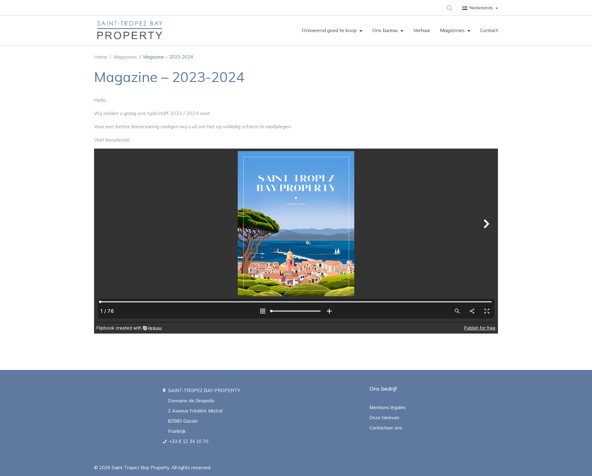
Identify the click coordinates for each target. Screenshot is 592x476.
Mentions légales (387, 407)
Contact (489, 30)
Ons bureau (385, 30)
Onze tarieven (384, 418)
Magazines (453, 30)
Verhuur (421, 30)
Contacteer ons (385, 428)
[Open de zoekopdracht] (449, 7)
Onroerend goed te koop (330, 30)
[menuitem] (332, 30)
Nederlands (481, 7)
